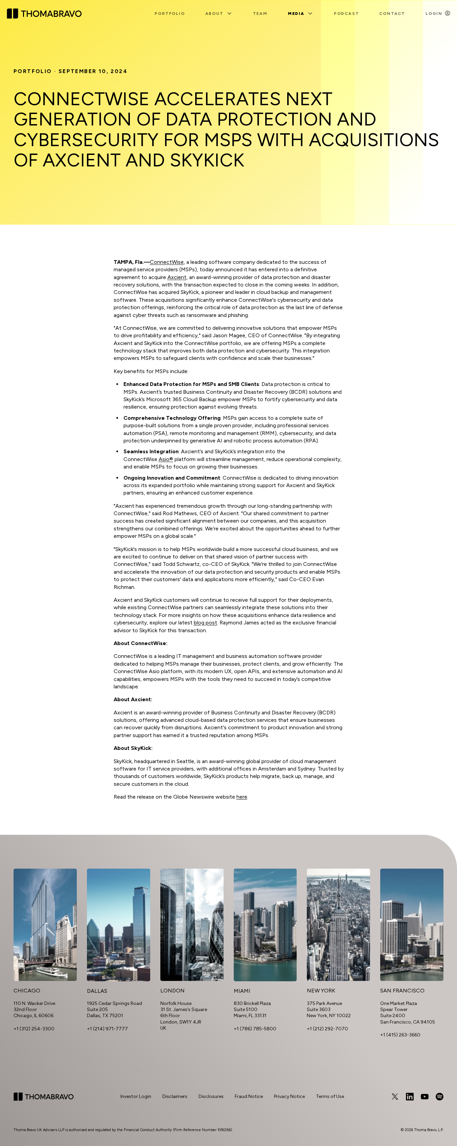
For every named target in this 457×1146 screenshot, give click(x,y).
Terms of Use (330, 1096)
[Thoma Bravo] (44, 1097)
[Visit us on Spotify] (439, 1097)
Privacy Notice (289, 1096)
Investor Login (135, 1096)
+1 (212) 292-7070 (327, 1029)
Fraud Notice (249, 1096)
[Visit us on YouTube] (424, 1097)
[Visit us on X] (395, 1097)
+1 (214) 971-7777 (107, 1029)
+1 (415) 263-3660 (400, 1035)
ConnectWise (167, 262)
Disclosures (211, 1096)
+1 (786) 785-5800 (255, 1029)
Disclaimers (174, 1096)
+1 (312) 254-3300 (34, 1029)
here (241, 797)
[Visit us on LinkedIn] (410, 1097)
